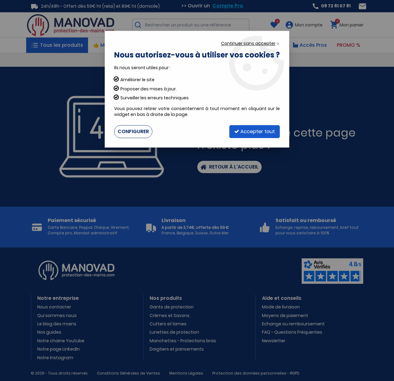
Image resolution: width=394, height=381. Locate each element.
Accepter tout (257, 131)
